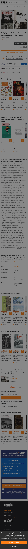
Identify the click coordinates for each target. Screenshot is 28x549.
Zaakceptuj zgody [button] (14, 542)
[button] (14, 546)
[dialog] (14, 540)
